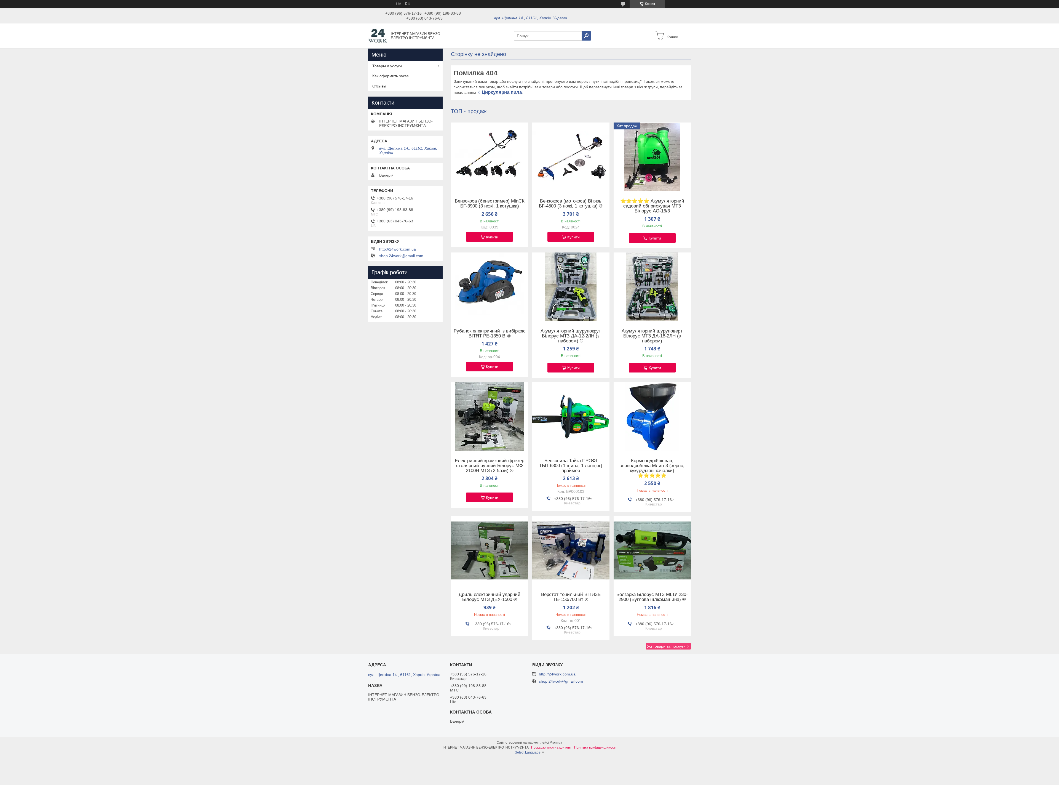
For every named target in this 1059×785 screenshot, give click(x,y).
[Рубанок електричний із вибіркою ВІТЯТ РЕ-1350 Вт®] (489, 286)
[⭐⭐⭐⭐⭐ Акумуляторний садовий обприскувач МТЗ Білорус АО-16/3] (652, 157)
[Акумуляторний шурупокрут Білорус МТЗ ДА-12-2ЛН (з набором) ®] (570, 286)
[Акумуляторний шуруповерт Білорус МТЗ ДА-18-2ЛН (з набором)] (652, 286)
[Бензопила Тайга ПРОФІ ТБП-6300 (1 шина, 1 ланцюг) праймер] (570, 416)
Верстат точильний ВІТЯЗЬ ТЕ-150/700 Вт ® (571, 597)
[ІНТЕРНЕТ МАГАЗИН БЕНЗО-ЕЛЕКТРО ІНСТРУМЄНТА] (377, 35)
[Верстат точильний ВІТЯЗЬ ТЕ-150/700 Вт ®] (570, 550)
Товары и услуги (387, 66)
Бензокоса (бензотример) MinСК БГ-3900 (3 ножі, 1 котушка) (490, 204)
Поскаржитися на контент (551, 747)
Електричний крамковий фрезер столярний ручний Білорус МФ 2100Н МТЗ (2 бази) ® (489, 465)
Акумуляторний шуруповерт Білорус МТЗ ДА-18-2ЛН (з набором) (652, 336)
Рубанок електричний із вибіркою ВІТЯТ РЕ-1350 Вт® (490, 334)
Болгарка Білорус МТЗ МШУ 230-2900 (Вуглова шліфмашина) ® (652, 597)
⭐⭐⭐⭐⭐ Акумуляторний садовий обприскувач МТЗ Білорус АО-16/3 (652, 206)
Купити (492, 237)
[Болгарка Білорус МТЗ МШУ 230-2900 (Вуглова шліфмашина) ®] (652, 550)
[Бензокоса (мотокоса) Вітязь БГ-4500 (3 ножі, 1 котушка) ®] (570, 157)
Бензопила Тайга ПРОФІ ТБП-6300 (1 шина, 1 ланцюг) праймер (570, 465)
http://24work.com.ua (397, 249)
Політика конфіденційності (595, 747)
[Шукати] (586, 36)
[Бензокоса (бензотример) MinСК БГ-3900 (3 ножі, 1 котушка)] (489, 157)
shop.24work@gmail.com (401, 256)
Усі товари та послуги (666, 646)
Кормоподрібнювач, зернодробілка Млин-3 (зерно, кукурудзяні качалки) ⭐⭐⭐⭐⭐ (652, 468)
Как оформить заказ (390, 76)
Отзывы (379, 86)
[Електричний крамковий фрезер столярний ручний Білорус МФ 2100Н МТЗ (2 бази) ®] (489, 416)
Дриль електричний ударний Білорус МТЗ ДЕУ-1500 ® (489, 597)
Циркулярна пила (502, 92)
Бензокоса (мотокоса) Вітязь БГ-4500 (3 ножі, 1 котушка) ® (571, 204)
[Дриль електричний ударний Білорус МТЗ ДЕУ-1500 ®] (489, 550)
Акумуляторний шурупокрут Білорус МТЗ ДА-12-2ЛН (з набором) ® (571, 336)
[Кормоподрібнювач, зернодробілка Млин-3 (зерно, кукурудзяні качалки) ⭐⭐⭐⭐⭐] (652, 416)
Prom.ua (556, 742)
